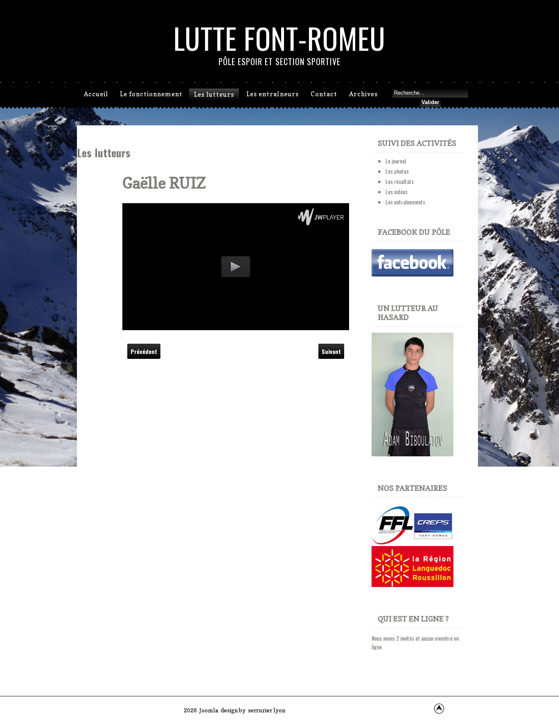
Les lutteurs (214, 94)
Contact (324, 94)
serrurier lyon (266, 710)
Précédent (144, 351)
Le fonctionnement (151, 94)
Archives (363, 94)
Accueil (96, 94)
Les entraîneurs (272, 94)
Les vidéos (396, 191)
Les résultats (399, 181)
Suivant (331, 351)
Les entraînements (405, 201)
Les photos (397, 171)
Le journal (395, 160)
